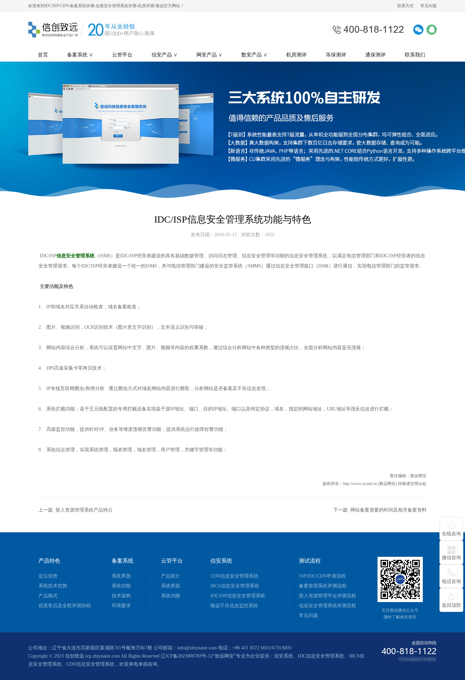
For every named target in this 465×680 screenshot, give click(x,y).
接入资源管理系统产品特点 (84, 510)
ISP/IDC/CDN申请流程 (322, 576)
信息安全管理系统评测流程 (327, 605)
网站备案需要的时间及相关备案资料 (388, 510)
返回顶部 (451, 605)
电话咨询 (451, 581)
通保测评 (375, 55)
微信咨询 (451, 557)
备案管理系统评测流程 (323, 586)
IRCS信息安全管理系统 (234, 586)
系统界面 (121, 576)
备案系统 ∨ (80, 55)
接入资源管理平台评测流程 (327, 596)
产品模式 (48, 596)
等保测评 (336, 55)
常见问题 (428, 5)
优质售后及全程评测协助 (64, 605)
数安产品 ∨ (254, 55)
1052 (269, 234)
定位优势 (48, 576)
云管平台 (122, 55)
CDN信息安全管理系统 (234, 576)
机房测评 (296, 55)
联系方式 (405, 5)
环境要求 (121, 605)
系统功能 (121, 586)
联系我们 (415, 55)
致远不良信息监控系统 (234, 605)
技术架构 (121, 596)
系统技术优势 (52, 586)
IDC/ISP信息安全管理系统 (237, 596)
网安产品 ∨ (209, 55)
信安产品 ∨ (164, 55)
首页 (43, 55)
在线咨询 (451, 533)
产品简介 (170, 576)
